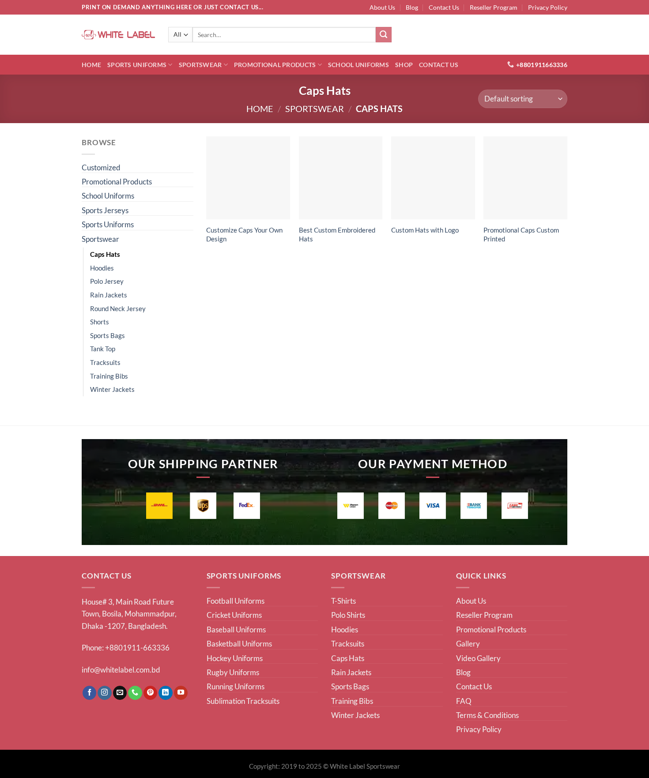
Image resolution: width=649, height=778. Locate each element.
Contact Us (444, 7)
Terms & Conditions (487, 715)
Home (91, 64)
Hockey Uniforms (235, 658)
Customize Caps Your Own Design (244, 234)
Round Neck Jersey (118, 308)
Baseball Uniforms (236, 629)
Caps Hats (105, 254)
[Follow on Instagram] (105, 693)
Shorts (99, 322)
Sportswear (200, 64)
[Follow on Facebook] (90, 693)
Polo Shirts (348, 615)
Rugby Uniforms (233, 672)
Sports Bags (107, 335)
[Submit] (384, 35)
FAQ (464, 701)
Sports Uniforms (136, 64)
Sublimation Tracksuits (243, 701)
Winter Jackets (112, 389)
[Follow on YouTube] (181, 693)
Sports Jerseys (105, 210)
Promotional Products (275, 64)
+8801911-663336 (137, 647)
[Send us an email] (120, 693)
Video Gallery (478, 658)
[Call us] (135, 693)
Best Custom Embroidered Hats (337, 234)
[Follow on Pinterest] (150, 693)
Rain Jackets (108, 295)
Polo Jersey (107, 281)
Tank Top (102, 349)
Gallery (468, 643)
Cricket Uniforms (234, 615)
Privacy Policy (547, 7)
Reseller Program (493, 7)
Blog (412, 7)
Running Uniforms (235, 686)
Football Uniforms (235, 600)
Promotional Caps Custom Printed (521, 234)
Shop (404, 64)
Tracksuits (105, 362)
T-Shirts (343, 600)
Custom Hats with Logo (425, 230)
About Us (382, 7)
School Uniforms (358, 64)
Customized (101, 167)
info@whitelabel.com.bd (121, 669)
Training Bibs (109, 376)
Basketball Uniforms (239, 643)
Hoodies (102, 268)
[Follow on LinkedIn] (165, 693)
